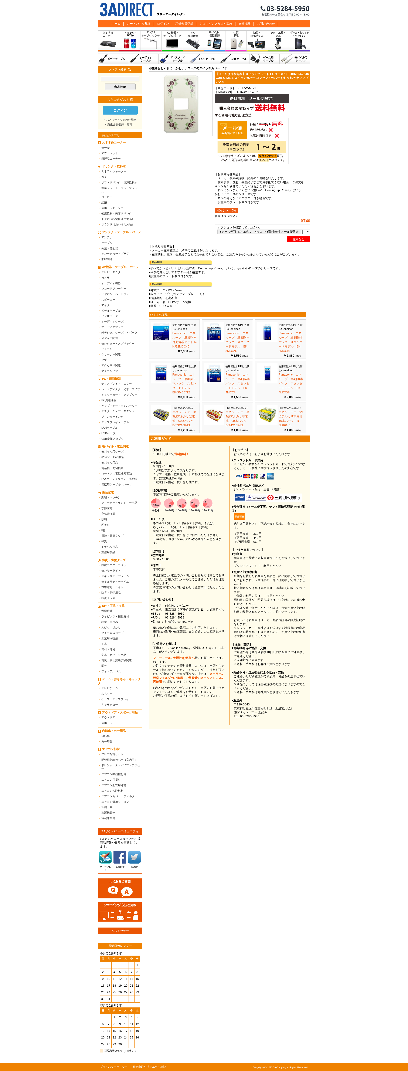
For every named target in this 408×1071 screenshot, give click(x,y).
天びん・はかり (111, 627)
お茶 (104, 177)
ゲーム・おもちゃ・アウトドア (299, 42)
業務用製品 (108, 552)
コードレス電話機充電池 (116, 473)
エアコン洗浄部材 (112, 790)
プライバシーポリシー (114, 1066)
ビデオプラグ (109, 316)
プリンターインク (112, 416)
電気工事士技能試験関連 (116, 660)
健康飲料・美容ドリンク (116, 213)
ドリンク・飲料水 (129, 42)
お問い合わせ (266, 23)
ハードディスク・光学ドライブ (120, 389)
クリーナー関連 (111, 354)
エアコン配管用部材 (113, 785)
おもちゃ (106, 693)
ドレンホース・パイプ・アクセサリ (120, 767)
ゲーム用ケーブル (264, 59)
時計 (104, 530)
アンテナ (106, 237)
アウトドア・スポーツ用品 (120, 712)
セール (105, 147)
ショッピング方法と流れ (216, 23)
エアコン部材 (111, 749)
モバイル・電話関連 (214, 42)
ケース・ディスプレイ (115, 699)
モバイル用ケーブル (295, 59)
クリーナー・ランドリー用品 (119, 502)
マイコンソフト (111, 371)
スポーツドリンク (112, 208)
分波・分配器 (109, 248)
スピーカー (108, 299)
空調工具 (106, 807)
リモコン (106, 348)
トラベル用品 (109, 546)
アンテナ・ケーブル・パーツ (151, 42)
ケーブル (106, 242)
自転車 (105, 736)
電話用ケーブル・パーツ (116, 484)
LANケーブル (204, 59)
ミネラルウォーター (113, 171)
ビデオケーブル (113, 59)
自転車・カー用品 (114, 730)
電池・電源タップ (112, 535)
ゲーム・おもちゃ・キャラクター (119, 681)
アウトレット (109, 153)
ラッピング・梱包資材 (115, 616)
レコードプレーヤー (113, 288)
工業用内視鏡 (109, 638)
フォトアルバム (111, 671)
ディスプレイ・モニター (116, 383)
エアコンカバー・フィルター (119, 796)
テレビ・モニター (112, 272)
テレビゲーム (109, 688)
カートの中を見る (139, 23)
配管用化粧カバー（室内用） (119, 759)
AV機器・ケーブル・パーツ (172, 42)
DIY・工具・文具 (278, 42)
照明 (104, 519)
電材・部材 (108, 649)
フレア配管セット (112, 754)
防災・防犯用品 (111, 592)
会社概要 (245, 23)
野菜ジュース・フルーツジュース (120, 189)
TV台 (104, 360)
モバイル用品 (109, 462)
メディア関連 (109, 338)
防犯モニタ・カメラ (113, 565)
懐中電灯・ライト (112, 587)
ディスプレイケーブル (174, 59)
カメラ (105, 277)
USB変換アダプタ (112, 438)
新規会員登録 (184, 23)
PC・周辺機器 (193, 42)
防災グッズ (108, 598)
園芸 (104, 665)
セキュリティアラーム (115, 576)
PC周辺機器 (108, 400)
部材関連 (106, 259)
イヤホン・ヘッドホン (115, 294)
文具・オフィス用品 (113, 655)
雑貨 (104, 541)
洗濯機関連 (108, 812)
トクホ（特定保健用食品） (118, 219)
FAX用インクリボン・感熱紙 (119, 479)
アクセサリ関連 (111, 365)
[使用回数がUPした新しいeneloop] (161, 341)
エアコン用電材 (111, 779)
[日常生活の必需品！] (161, 424)
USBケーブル (234, 59)
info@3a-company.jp (179, 621)
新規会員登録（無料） (121, 124)
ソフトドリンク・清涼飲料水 (119, 182)
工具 (104, 643)
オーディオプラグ (112, 327)
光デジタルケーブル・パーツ (119, 332)
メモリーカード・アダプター (119, 394)
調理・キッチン (111, 497)
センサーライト (111, 570)
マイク (105, 305)
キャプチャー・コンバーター (119, 405)
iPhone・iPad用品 (112, 457)
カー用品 (106, 741)
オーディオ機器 (111, 283)
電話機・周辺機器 (112, 468)
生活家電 (236, 42)
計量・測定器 (109, 622)
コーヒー (106, 197)
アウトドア (108, 717)
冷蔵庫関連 (108, 818)
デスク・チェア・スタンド (118, 411)
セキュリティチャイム (115, 581)
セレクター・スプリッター (118, 343)
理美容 (105, 524)
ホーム (116, 23)
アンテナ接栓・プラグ (115, 253)
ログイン (163, 23)
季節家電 (106, 508)
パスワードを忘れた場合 (121, 119)
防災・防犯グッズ (257, 42)
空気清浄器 (108, 513)
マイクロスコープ (112, 632)
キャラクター (109, 704)
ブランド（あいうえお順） (118, 224)
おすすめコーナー (108, 42)
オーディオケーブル (143, 59)
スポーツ (106, 723)
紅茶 (104, 202)
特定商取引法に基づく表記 (149, 1066)
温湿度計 (106, 611)
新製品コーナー (111, 158)
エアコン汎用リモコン (115, 801)
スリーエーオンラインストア (204, 10)
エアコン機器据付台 (113, 774)
